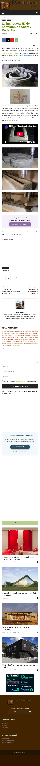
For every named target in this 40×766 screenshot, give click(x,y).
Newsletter (5, 723)
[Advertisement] (20, 252)
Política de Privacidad (16, 345)
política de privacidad (22, 381)
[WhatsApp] (16, 40)
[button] (3, 12)
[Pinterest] (12, 40)
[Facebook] (4, 40)
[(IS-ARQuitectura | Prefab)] (20, 5)
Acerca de (5, 727)
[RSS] (20, 712)
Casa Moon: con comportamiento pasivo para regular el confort (11, 291)
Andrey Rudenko (15, 268)
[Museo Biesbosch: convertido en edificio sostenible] (20, 579)
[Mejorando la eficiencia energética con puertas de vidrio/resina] (20, 541)
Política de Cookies (7, 742)
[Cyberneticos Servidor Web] (20, 683)
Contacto (4, 725)
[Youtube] (30, 712)
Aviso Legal (5, 738)
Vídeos (8, 20)
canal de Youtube (12, 232)
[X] (8, 40)
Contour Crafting (25, 268)
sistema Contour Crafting (10, 53)
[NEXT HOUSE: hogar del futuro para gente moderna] (20, 650)
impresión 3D (6, 270)
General (4, 20)
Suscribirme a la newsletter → (20, 224)
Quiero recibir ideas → (20, 447)
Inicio (3, 17)
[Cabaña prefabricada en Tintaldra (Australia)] (20, 614)
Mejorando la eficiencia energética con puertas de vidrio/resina (18, 558)
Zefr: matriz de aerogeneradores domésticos (33, 291)
